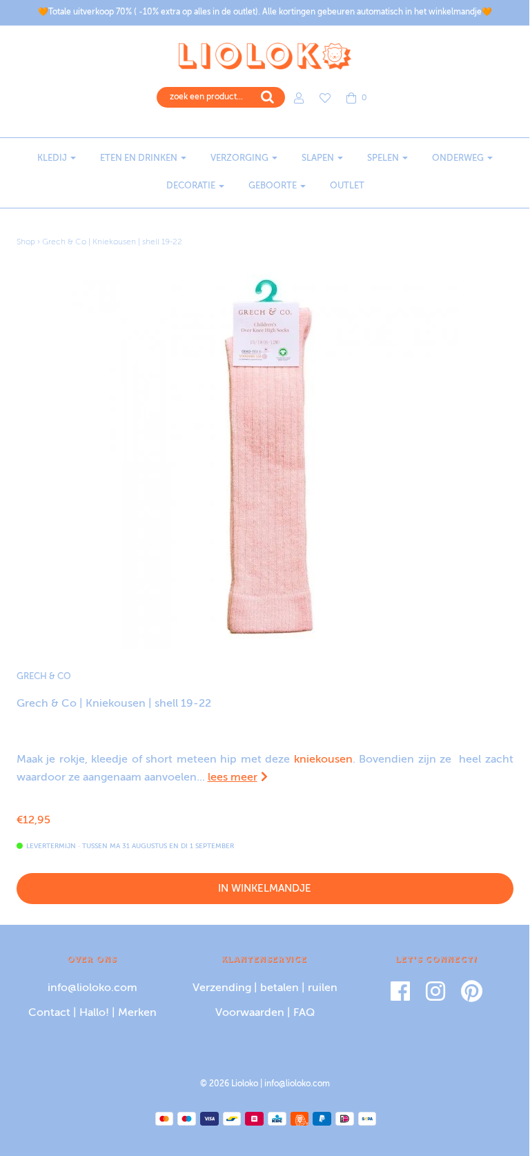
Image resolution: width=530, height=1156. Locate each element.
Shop (26, 242)
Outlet (347, 186)
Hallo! (94, 1013)
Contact (49, 1013)
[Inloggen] (299, 98)
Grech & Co (44, 676)
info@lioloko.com (92, 988)
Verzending (222, 988)
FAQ (304, 1013)
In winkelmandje (264, 888)
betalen (279, 988)
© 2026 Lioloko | (232, 1084)
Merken (137, 1013)
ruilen (322, 988)
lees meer (232, 777)
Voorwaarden (249, 1013)
